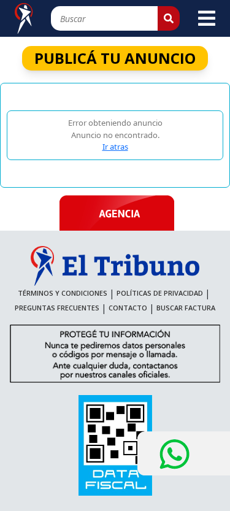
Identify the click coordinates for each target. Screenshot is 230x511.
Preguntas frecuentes (57, 307)
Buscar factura (185, 307)
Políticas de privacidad (160, 293)
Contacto (128, 307)
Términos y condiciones (62, 293)
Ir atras (115, 146)
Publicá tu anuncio (115, 58)
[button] (169, 18)
